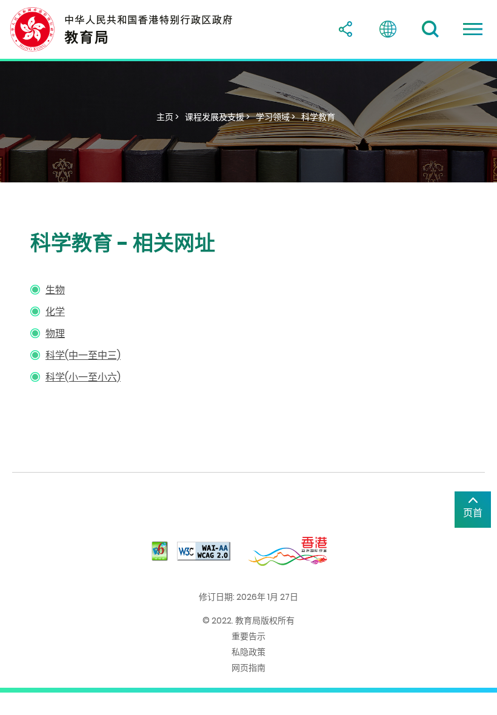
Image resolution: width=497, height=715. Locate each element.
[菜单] (473, 29)
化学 (55, 312)
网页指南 (248, 668)
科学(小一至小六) (83, 377)
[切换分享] (345, 29)
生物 (55, 290)
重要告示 (248, 636)
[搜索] (430, 29)
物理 (55, 334)
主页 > (167, 117)
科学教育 (318, 117)
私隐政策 (248, 652)
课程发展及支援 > (217, 117)
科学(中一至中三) (83, 355)
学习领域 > (275, 117)
